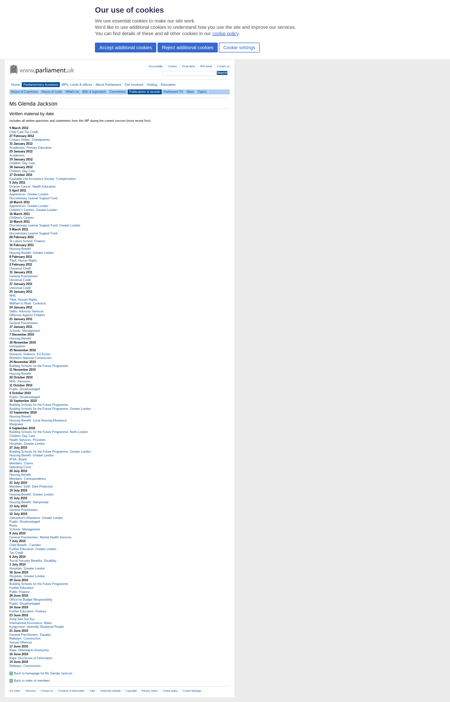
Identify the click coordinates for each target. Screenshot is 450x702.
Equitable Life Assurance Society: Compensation (42, 179)
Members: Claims (21, 463)
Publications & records (144, 91)
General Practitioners (23, 276)
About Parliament (108, 84)
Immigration (17, 346)
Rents (13, 525)
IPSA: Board (17, 459)
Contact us (223, 66)
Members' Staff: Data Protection (31, 486)
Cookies (172, 66)
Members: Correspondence (27, 478)
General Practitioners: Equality (30, 634)
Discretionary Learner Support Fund (33, 198)
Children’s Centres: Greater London (33, 210)
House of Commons (24, 91)
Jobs (92, 690)
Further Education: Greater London (32, 549)
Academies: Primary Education (30, 147)
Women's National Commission (30, 358)
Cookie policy (170, 690)
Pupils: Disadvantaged (24, 389)
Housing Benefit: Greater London (31, 253)
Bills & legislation (94, 91)
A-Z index (14, 690)
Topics (202, 91)
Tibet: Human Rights (23, 260)
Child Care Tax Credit (23, 132)
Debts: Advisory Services (26, 311)
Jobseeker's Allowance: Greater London (36, 518)
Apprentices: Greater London (28, 194)
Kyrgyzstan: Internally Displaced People (36, 626)
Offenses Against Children (27, 315)
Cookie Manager (192, 690)
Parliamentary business (40, 84)
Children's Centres (21, 217)
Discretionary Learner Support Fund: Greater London (44, 225)
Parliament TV (173, 91)
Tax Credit (16, 552)
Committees (117, 91)
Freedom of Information (71, 690)
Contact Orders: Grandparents (29, 139)
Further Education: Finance (27, 611)
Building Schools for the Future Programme (38, 366)
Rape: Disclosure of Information (30, 658)
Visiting (152, 84)
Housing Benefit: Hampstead (28, 502)
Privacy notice (150, 690)
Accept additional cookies (125, 47)
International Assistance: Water (30, 623)
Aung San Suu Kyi (21, 619)
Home (15, 84)
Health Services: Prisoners (27, 440)
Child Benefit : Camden (25, 545)
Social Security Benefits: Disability (32, 560)
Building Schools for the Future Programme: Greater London (50, 408)
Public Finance (19, 592)
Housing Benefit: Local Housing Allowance (38, 420)
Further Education (21, 588)
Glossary (30, 690)
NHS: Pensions (19, 381)
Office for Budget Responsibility (30, 599)
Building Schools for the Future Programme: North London (48, 432)
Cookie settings (239, 47)
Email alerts (188, 66)
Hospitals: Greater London (27, 443)
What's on (72, 91)
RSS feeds (206, 66)
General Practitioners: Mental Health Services (40, 537)
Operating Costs (20, 467)
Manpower (16, 424)
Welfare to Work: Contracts (27, 303)
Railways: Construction (25, 638)
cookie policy (225, 33)
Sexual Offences (20, 642)
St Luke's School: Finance (27, 241)
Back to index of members (32, 680)
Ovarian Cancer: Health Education (32, 186)
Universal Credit (20, 268)
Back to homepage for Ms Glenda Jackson (43, 673)
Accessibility (156, 66)
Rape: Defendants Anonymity (29, 650)
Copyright (131, 690)
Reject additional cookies (187, 47)
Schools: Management (24, 331)
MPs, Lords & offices (77, 84)
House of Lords (51, 91)
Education (168, 84)
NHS (12, 295)
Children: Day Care (22, 163)
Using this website (110, 690)
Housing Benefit (20, 249)
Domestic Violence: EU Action (29, 354)
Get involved (134, 84)
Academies (17, 155)
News (190, 91)
